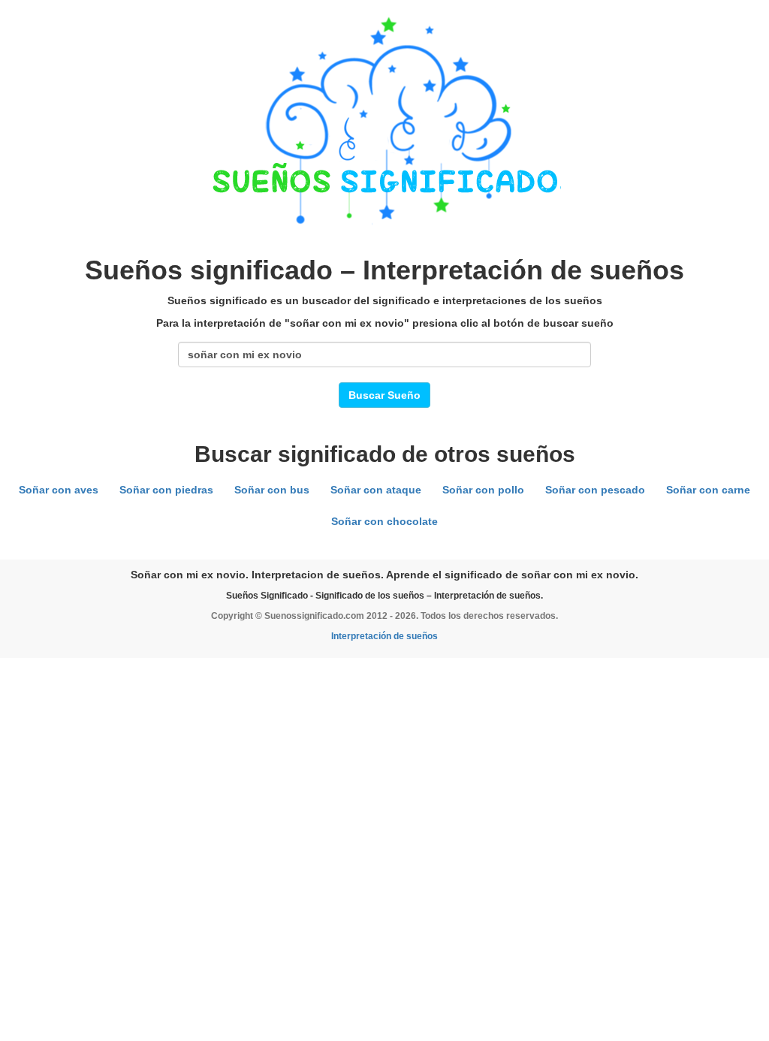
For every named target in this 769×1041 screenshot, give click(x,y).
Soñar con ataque (375, 490)
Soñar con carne (708, 490)
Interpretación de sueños (384, 636)
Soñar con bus (271, 490)
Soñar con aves (58, 490)
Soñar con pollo (483, 490)
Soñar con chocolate (384, 521)
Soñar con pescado (595, 490)
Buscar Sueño (384, 395)
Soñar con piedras (166, 490)
